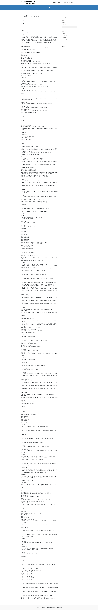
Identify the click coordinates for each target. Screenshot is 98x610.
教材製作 (64, 37)
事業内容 (63, 31)
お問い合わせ (64, 46)
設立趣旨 (64, 24)
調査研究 (64, 33)
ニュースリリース (65, 17)
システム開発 (65, 39)
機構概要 (63, 22)
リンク (63, 48)
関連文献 (65, 35)
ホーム (63, 20)
